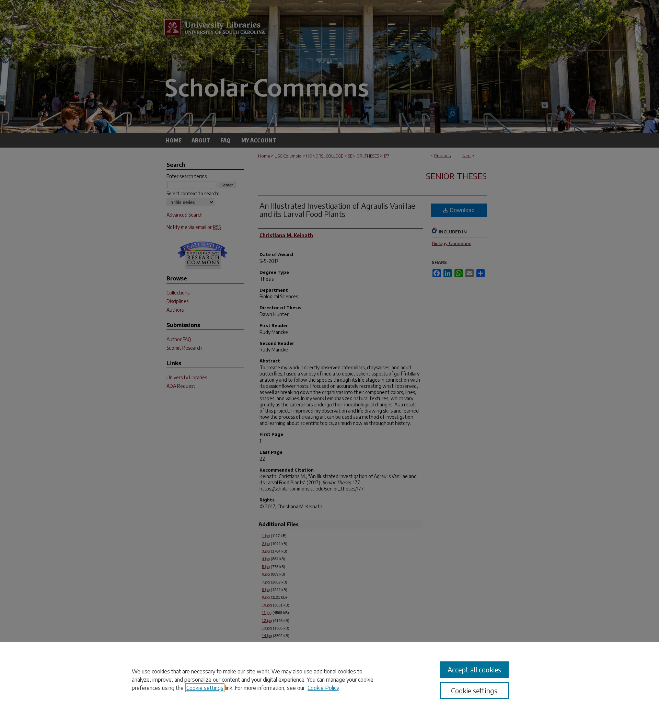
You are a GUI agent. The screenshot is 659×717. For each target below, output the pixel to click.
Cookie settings (204, 687)
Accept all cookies (474, 669)
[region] (329, 679)
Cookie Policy (323, 687)
